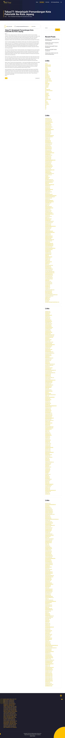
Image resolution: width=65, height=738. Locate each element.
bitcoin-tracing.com (48, 292)
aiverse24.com (47, 287)
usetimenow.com (48, 373)
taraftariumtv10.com (48, 415)
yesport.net (47, 543)
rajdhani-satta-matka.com (49, 377)
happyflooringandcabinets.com (50, 601)
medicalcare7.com (48, 359)
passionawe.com (48, 644)
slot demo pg (47, 75)
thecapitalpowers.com (49, 661)
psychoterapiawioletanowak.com (50, 647)
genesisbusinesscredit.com (49, 397)
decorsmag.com (48, 333)
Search (46, 27)
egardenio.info (47, 623)
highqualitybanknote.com (49, 239)
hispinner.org (47, 366)
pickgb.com (47, 607)
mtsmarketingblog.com (49, 427)
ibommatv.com (47, 317)
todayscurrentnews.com (49, 663)
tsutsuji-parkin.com (48, 191)
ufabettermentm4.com (49, 669)
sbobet (46, 67)
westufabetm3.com (48, 683)
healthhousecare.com (49, 235)
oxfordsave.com (48, 549)
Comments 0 (37, 78)
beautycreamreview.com (49, 213)
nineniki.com (47, 356)
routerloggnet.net (48, 346)
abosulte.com (47, 286)
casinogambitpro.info (49, 510)
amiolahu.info (47, 442)
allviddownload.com (48, 332)
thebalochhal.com (48, 125)
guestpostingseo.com (49, 509)
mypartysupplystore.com (49, 135)
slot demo (47, 74)
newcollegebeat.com (48, 142)
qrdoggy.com (47, 603)
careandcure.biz (48, 631)
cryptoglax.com (47, 153)
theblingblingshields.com (49, 575)
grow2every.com (48, 234)
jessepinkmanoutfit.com (49, 535)
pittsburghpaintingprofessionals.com (51, 645)
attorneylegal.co (48, 586)
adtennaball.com (48, 360)
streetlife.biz (47, 471)
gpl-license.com (47, 233)
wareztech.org (47, 532)
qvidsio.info (47, 458)
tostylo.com (47, 544)
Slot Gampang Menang (55, 2)
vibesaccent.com (48, 128)
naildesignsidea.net (48, 197)
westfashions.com (48, 406)
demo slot (10, 705)
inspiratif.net (47, 313)
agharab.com (47, 193)
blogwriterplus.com (48, 508)
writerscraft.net (47, 378)
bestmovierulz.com (48, 147)
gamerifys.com (47, 312)
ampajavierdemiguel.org (49, 129)
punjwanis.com (47, 503)
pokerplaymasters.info (49, 511)
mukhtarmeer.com (48, 253)
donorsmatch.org (48, 466)
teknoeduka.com (48, 266)
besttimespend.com (48, 630)
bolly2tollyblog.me (48, 479)
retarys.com (47, 537)
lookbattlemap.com (48, 541)
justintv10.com (47, 424)
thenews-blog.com (48, 267)
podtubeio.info (47, 455)
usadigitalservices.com (49, 384)
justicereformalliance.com (49, 152)
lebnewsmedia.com (48, 167)
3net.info (46, 175)
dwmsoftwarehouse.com (49, 221)
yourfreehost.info (48, 158)
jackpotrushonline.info (49, 522)
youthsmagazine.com (49, 564)
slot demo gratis (48, 79)
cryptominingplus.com (49, 555)
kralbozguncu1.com (48, 246)
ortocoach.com (47, 642)
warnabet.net (47, 476)
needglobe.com (47, 641)
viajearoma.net (47, 190)
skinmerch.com (47, 145)
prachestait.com (48, 433)
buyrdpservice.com (48, 542)
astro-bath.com (47, 185)
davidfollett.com (48, 141)
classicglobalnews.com (49, 295)
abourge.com (47, 204)
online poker (8, 716)
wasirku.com (47, 430)
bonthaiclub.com (48, 163)
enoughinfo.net (47, 474)
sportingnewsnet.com (49, 571)
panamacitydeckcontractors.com (50, 405)
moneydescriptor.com (49, 563)
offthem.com (47, 316)
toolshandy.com (48, 408)
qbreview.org (47, 338)
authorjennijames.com (49, 189)
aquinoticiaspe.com (48, 557)
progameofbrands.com (49, 337)
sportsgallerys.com (48, 579)
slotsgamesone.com (48, 349)
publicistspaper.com (48, 283)
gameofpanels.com (48, 371)
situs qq (46, 68)
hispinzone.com (48, 350)
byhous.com (47, 482)
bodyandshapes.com (48, 293)
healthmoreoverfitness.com (50, 344)
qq (45, 106)
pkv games (47, 104)
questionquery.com (48, 416)
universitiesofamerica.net (49, 335)
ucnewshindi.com (48, 524)
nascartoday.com (48, 254)
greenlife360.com (48, 322)
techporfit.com (47, 318)
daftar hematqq (12, 713)
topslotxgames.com (48, 345)
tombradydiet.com (48, 162)
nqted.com (47, 255)
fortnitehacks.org (48, 463)
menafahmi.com (48, 251)
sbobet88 (5, 705)
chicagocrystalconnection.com (50, 490)
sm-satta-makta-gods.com (49, 271)
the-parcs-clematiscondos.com (50, 504)
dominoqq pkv (47, 89)
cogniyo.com (47, 633)
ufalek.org (47, 598)
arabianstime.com (48, 210)
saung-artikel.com (48, 552)
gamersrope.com (48, 526)
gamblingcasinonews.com (49, 334)
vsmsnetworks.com (48, 315)
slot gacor (8, 706)
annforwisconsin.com (49, 136)
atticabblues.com (48, 211)
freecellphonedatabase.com (50, 525)
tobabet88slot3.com (48, 662)
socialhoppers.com (48, 386)
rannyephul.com (48, 411)
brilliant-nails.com (48, 419)
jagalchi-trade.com (48, 148)
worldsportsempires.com (49, 615)
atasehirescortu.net (48, 582)
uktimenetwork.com (48, 119)
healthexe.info (47, 437)
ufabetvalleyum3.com (49, 680)
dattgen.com (47, 217)
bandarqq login (10, 718)
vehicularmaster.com (48, 126)
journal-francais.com (48, 422)
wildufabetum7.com (48, 685)
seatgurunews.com (48, 174)
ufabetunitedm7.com (48, 675)
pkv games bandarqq (48, 90)
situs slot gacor (11, 702)
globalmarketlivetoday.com (49, 232)
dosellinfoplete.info (48, 454)
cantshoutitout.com (48, 323)
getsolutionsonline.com (49, 365)
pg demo (46, 86)
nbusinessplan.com (48, 321)
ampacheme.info (48, 443)
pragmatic (47, 85)
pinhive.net (47, 475)
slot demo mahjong (48, 80)
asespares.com (47, 208)
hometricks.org (47, 636)
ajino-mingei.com (48, 157)
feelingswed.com (48, 228)
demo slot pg (47, 77)
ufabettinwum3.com (48, 673)
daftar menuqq (12, 712)
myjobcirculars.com (48, 343)
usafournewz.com (48, 124)
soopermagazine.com (49, 273)
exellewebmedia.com (48, 527)
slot (6, 78)
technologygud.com (48, 604)
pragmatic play (9, 707)
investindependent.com (49, 245)
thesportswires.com (48, 569)
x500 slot (12, 706)
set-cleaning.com (48, 281)
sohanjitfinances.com (49, 656)
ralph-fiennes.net (48, 393)
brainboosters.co (48, 130)
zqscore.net (47, 619)
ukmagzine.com (48, 531)
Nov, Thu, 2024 (9, 26)
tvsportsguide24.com (48, 590)
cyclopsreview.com (48, 216)
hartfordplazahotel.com (49, 484)
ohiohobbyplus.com (48, 155)
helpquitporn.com (48, 238)
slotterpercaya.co (48, 653)
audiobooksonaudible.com (49, 289)
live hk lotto (47, 84)
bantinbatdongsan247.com (49, 514)
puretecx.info (47, 438)
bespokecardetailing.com (49, 180)
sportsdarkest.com (48, 566)
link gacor (47, 72)
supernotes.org (47, 614)
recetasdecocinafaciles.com (50, 196)
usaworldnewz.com (48, 120)
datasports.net (47, 581)
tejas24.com (47, 431)
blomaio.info (47, 453)
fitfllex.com (47, 395)
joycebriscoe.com (48, 133)
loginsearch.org (47, 464)
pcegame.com (47, 259)
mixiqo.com (47, 640)
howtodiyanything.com (49, 243)
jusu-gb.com (47, 505)
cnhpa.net (47, 612)
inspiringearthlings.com (49, 244)
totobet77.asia (47, 664)
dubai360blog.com (48, 592)
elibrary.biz (47, 183)
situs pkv (46, 69)
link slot (46, 73)
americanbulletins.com (49, 207)
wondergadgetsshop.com (49, 173)
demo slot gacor (48, 66)
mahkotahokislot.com (49, 596)
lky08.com (47, 392)
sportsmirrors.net (48, 580)
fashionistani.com (48, 227)
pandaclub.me (47, 480)
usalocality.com (48, 123)
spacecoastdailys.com (49, 275)
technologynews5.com (49, 265)
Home (37, 2)
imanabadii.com (48, 491)
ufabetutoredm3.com (48, 678)
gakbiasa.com (47, 487)
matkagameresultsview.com (50, 364)
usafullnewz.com (48, 118)
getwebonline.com (48, 389)
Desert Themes (32, 735)
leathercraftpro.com (48, 637)
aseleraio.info (47, 620)
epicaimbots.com (48, 223)
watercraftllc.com (48, 202)
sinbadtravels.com (48, 530)
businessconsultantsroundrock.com (51, 294)
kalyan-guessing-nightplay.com (50, 370)
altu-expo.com (47, 188)
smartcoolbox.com (48, 655)
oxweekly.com (47, 404)
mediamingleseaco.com (49, 426)
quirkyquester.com (48, 650)
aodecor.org (47, 465)
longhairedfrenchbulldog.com (50, 558)
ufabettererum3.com (48, 668)
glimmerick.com (48, 140)
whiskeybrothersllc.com (49, 684)
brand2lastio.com (48, 383)
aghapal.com (47, 186)
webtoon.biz (47, 568)
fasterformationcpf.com (49, 538)
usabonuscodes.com (48, 270)
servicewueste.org (48, 339)
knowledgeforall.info (48, 382)
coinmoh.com (47, 215)
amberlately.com (48, 131)
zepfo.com (47, 264)
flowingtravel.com (48, 355)
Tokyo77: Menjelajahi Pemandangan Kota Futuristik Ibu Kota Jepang (20, 16)
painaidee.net (47, 565)
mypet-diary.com (48, 403)
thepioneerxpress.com (49, 327)
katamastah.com (48, 618)
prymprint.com (47, 628)
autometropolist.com (48, 212)
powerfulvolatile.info (48, 457)
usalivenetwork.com (48, 521)
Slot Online (42, 2)
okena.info (47, 178)
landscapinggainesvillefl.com (50, 248)
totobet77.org (47, 666)
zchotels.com (47, 262)
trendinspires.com (48, 410)
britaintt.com (47, 298)
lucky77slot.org (47, 593)
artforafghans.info (48, 435)
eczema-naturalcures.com (49, 184)
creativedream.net (48, 387)
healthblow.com (48, 375)
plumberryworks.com (48, 646)
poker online (47, 95)
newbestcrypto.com (48, 548)
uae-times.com (47, 311)
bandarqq (46, 94)
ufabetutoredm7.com (48, 679)
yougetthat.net (47, 546)
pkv (45, 88)
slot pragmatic (5, 708)
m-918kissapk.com (48, 485)
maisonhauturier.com (48, 249)
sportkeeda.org (47, 629)
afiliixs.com (47, 205)
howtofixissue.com (48, 328)
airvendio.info (47, 436)
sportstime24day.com (49, 573)
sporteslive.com (48, 574)
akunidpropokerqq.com (49, 179)
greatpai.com (47, 199)
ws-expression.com (48, 261)
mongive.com (47, 362)
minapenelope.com (48, 151)
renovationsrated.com (49, 277)
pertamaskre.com (48, 517)
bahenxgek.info (47, 516)
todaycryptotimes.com (49, 268)
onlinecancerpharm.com (49, 597)
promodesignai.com (48, 282)
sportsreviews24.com (48, 591)
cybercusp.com (47, 297)
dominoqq (15, 727)
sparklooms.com (48, 658)
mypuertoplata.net (48, 326)
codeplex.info (47, 177)
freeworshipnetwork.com (49, 201)
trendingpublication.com (49, 667)
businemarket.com (48, 560)
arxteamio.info (47, 624)
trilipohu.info (47, 492)
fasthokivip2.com (48, 553)
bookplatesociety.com (49, 166)
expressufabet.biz (48, 324)
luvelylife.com (47, 400)
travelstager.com (48, 409)
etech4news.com (48, 224)
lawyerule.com (47, 425)
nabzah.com (47, 361)
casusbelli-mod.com (48, 164)
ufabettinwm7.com (48, 672)
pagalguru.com (47, 257)
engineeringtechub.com (49, 584)
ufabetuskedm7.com (48, 677)
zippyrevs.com (47, 340)
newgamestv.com (48, 577)
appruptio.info (47, 493)
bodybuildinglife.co (48, 602)
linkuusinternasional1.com (49, 169)
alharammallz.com (48, 206)
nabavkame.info (48, 486)
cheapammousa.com (48, 194)
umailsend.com (47, 536)
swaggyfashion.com (48, 414)
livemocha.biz (47, 470)
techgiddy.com (47, 520)
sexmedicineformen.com (49, 651)
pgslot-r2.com (47, 260)
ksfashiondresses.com (49, 609)
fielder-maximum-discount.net (50, 394)
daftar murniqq (6, 713)
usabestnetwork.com (48, 533)
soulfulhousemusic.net (49, 657)
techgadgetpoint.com (48, 588)
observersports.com (48, 554)
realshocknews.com (48, 606)
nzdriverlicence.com (48, 256)
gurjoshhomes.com (48, 161)
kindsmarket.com (48, 399)
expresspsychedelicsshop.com (50, 226)
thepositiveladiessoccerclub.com (50, 195)
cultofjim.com (47, 139)
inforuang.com (47, 398)
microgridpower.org (48, 639)
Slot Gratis (47, 2)
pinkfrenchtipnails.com (49, 576)
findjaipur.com (47, 137)
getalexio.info (47, 625)
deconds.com (47, 299)
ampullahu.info (47, 444)
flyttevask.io (47, 481)
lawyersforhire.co (48, 559)
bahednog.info (47, 515)
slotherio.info (47, 460)
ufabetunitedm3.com (48, 674)
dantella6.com (47, 348)
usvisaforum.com (48, 146)
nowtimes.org (47, 468)
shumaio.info (47, 459)
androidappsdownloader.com (50, 372)
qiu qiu (46, 63)
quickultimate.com (48, 648)
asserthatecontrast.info (49, 447)
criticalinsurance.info (48, 367)
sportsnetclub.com (48, 547)
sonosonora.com (48, 168)
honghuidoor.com (48, 354)
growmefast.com (48, 595)
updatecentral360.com (49, 617)
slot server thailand (12, 703)
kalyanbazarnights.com (49, 351)
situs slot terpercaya (12, 708)
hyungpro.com (47, 570)
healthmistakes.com (48, 608)
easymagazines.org (48, 634)
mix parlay (10, 724)
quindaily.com (47, 284)
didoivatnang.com (48, 218)
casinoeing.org (47, 469)
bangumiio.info (47, 449)
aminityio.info (47, 441)
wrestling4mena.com (48, 381)
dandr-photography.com (49, 420)
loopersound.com (48, 150)
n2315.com (47, 388)
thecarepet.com (47, 506)
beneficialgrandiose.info (49, 452)
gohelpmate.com (48, 376)
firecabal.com (47, 229)
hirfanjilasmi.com (48, 635)
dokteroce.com (47, 421)
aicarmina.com (47, 134)
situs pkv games (48, 64)
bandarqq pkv (5, 703)
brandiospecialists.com (49, 357)
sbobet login (47, 83)
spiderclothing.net (48, 172)
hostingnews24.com (48, 240)
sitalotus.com (47, 613)
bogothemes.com (48, 156)
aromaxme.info (47, 446)
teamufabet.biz (47, 329)
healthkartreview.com (48, 237)
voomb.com (47, 587)
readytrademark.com (48, 276)
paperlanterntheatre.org (49, 200)
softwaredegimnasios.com (49, 272)
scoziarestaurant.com (49, 278)
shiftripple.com (47, 652)
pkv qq (46, 101)
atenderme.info (47, 448)
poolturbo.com (47, 432)
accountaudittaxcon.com (49, 626)
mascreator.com (48, 250)
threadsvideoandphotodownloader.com (52, 519)
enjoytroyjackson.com (49, 222)
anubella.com (47, 288)
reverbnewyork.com (48, 144)
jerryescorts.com (48, 585)
